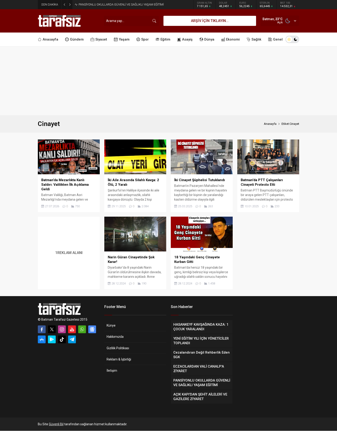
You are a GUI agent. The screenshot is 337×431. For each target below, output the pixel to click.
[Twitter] (52, 329)
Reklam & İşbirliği (119, 359)
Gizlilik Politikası (118, 348)
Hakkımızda (115, 336)
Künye (111, 325)
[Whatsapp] (82, 329)
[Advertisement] (168, 81)
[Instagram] (62, 329)
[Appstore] (42, 339)
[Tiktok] (62, 339)
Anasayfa (270, 123)
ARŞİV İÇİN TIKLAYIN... (210, 21)
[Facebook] (42, 329)
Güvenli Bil (56, 424)
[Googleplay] (52, 339)
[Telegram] (72, 339)
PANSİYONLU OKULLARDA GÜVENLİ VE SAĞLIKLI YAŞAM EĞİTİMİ (121, 4)
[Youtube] (72, 329)
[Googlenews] (92, 329)
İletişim (112, 370)
